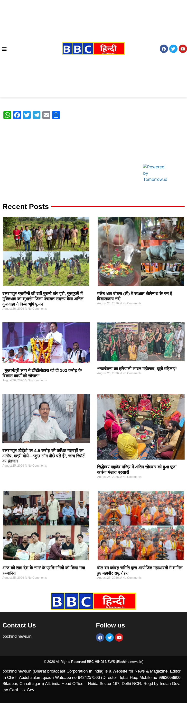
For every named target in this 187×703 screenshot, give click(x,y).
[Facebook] (164, 49)
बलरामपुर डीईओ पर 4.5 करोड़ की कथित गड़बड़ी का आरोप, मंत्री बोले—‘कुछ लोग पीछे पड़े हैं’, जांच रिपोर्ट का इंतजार (43, 455)
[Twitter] (173, 49)
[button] (4, 49)
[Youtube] (183, 49)
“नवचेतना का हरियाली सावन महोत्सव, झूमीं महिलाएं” (137, 368)
